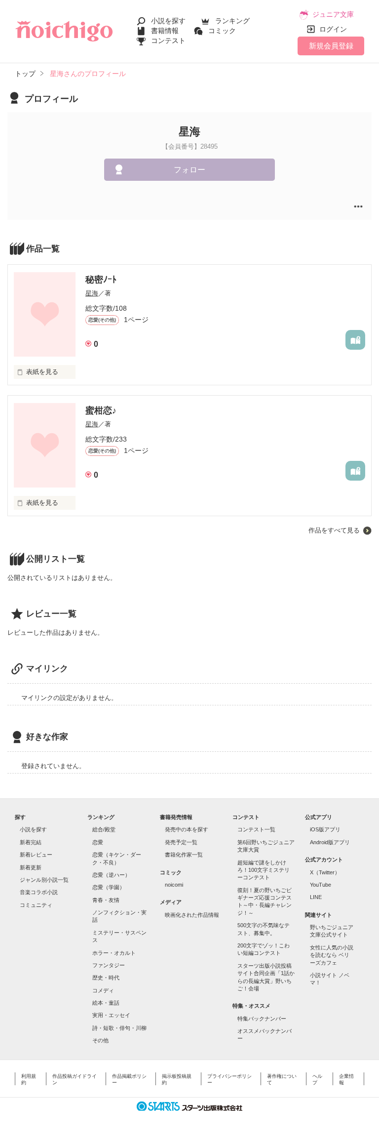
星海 (91, 293)
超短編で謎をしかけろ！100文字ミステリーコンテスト (263, 870)
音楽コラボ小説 (39, 892)
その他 (100, 1040)
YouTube (320, 885)
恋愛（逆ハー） (111, 875)
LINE (316, 897)
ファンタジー (108, 965)
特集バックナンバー (261, 1019)
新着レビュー (36, 855)
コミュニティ (36, 905)
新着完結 (30, 842)
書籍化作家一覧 (184, 855)
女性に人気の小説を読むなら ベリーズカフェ (331, 955)
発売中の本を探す (186, 829)
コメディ (103, 990)
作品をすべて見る (334, 530)
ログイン (333, 29)
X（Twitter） (325, 872)
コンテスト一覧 (256, 829)
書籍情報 (165, 31)
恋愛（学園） (108, 887)
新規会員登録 (331, 45)
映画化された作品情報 (192, 915)
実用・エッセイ (111, 1015)
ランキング (232, 21)
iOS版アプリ (325, 829)
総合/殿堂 (103, 829)
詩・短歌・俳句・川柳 (119, 1028)
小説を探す (168, 21)
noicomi (174, 885)
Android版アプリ (330, 842)
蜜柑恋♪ (100, 410)
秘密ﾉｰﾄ (100, 280)
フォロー (189, 169)
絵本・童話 (105, 1003)
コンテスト (168, 40)
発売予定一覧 (181, 842)
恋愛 (97, 842)
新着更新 (30, 867)
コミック (222, 31)
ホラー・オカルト (114, 953)
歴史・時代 (105, 978)
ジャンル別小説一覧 (44, 880)
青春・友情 (105, 900)
